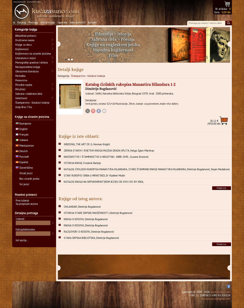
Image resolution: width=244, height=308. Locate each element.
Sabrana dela (103, 39)
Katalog (22, 22)
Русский (24, 156)
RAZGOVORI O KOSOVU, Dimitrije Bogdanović (89, 231)
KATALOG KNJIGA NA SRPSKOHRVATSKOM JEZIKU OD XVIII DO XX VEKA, (104, 181)
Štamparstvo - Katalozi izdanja (88, 76)
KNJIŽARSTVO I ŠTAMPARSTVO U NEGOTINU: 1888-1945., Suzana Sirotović (106, 156)
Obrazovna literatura (27, 71)
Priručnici (20, 89)
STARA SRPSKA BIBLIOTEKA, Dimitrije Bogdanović (91, 238)
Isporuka (62, 22)
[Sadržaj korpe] (227, 3)
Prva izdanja (22, 200)
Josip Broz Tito (23, 107)
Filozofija (104, 34)
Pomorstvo (21, 80)
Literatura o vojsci (25, 58)
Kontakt (92, 22)
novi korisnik (19, 1)
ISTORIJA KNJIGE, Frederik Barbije (82, 163)
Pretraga (33, 22)
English (23, 129)
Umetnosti (21, 98)
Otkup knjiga (48, 22)
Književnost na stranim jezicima (33, 53)
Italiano (23, 140)
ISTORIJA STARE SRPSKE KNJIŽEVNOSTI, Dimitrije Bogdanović (98, 213)
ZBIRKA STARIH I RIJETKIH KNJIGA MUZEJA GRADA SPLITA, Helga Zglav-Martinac (109, 150)
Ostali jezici (26, 173)
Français (24, 134)
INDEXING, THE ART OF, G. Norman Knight (87, 144)
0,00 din (226, 12)
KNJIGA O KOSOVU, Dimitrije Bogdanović (86, 219)
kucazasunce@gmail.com (216, 298)
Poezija (128, 39)
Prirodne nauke (23, 84)
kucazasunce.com (220, 292)
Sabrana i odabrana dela (28, 93)
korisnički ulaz (34, 1)
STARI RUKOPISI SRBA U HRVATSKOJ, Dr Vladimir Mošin (94, 175)
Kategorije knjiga (26, 29)
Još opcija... (22, 240)
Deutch (23, 151)
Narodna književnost (113, 50)
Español (23, 162)
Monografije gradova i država (31, 62)
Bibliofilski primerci (25, 35)
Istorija (124, 34)
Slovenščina (26, 167)
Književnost (22, 49)
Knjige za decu (23, 44)
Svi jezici (24, 184)
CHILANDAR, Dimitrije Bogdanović (82, 206)
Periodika (20, 76)
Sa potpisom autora (27, 204)
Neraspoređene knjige (27, 67)
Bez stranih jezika (29, 178)
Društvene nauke (24, 40)
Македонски (26, 145)
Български (25, 123)
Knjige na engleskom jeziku (113, 45)
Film (113, 55)
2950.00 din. (214, 122)
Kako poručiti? (78, 22)
